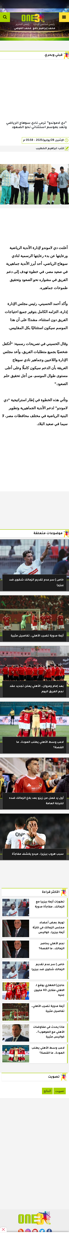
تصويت (59, 1091)
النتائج (47, 1091)
